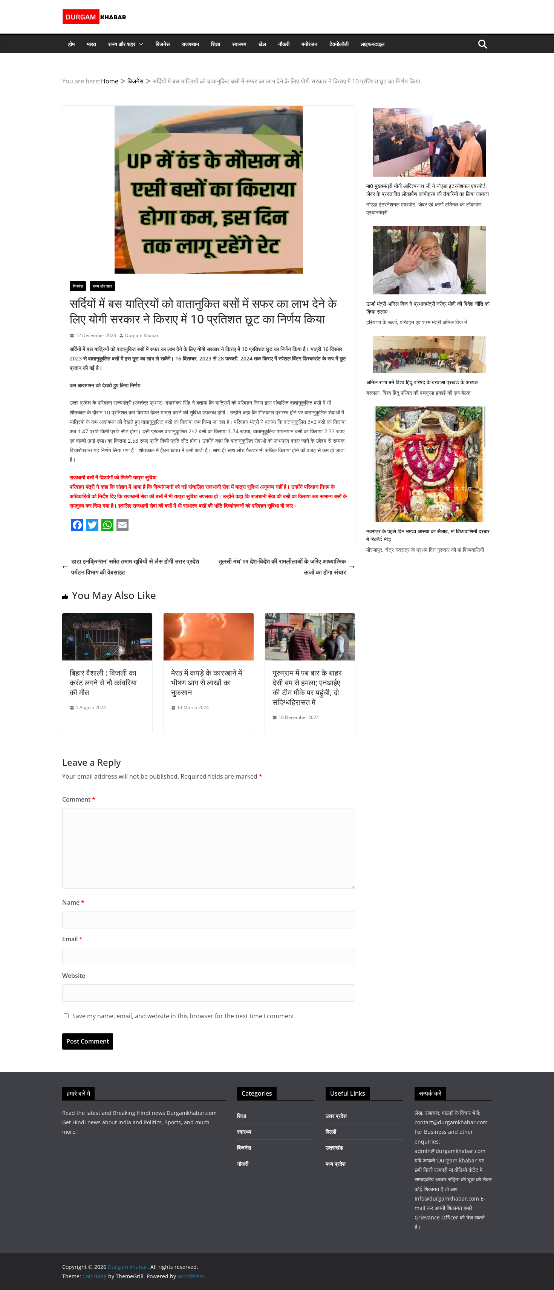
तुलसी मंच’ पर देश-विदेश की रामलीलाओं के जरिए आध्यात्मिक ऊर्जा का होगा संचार (282, 566)
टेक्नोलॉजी (339, 44)
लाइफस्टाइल (372, 44)
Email (72, 939)
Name (73, 902)
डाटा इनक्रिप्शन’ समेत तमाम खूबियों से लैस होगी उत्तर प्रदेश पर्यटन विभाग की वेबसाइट (135, 566)
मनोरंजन (309, 44)
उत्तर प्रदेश (336, 1115)
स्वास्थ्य (239, 44)
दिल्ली (331, 1131)
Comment (78, 799)
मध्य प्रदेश (336, 1163)
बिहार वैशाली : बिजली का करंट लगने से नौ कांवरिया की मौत (103, 682)
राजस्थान (190, 44)
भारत (91, 44)
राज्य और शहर (121, 44)
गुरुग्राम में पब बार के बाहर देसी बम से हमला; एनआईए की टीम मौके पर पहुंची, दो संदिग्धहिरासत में (307, 687)
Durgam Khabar (142, 335)
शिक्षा (215, 44)
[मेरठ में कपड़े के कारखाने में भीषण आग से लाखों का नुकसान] (209, 618)
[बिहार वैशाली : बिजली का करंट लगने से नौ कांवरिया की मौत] (107, 618)
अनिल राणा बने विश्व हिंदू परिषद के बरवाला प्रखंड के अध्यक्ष (422, 382)
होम (71, 44)
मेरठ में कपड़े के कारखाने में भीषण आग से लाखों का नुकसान (206, 682)
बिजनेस (163, 44)
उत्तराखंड (334, 1147)
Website (73, 975)
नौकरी (283, 44)
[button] (139, 44)
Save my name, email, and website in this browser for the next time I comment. (184, 1016)
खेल (262, 44)
